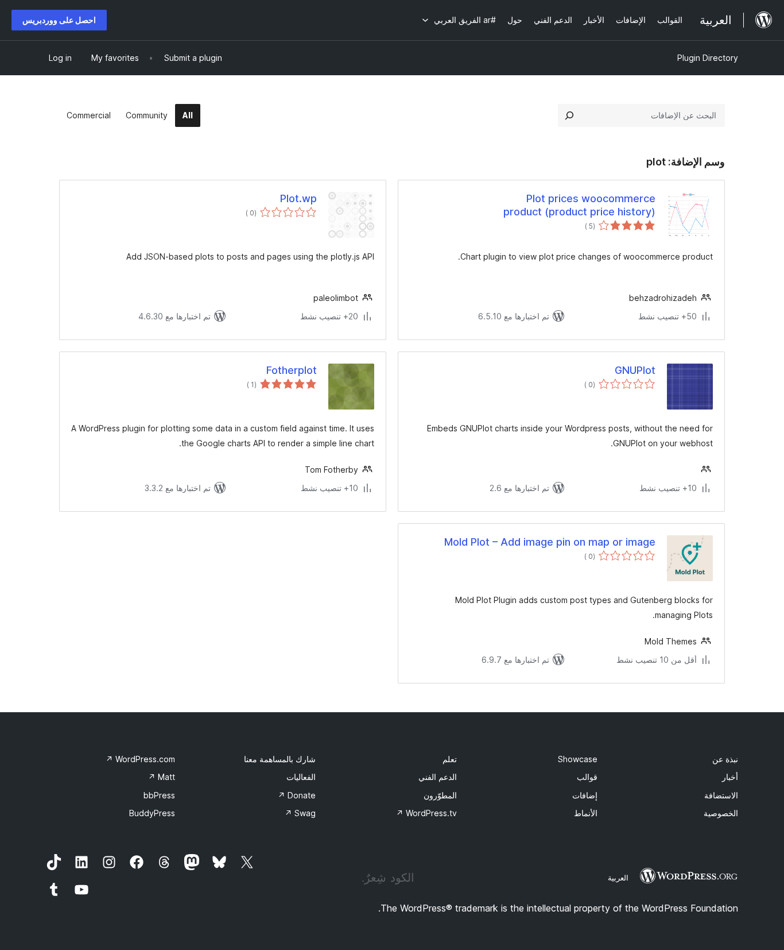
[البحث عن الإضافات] (569, 115)
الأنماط (585, 813)
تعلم (450, 759)
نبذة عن (725, 759)
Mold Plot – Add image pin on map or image (549, 542)
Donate (297, 795)
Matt (161, 777)
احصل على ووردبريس (59, 20)
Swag (300, 813)
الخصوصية (721, 813)
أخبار (730, 777)
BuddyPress (152, 813)
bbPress (159, 795)
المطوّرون (440, 795)
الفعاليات (301, 777)
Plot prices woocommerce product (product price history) (579, 205)
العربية (618, 877)
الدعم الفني (437, 777)
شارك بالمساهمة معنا (280, 759)
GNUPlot (635, 370)
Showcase (577, 759)
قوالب (587, 777)
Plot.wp (298, 198)
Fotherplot (291, 370)
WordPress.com (140, 759)
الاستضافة (721, 795)
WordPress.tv (426, 813)
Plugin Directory (707, 58)
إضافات (584, 795)
